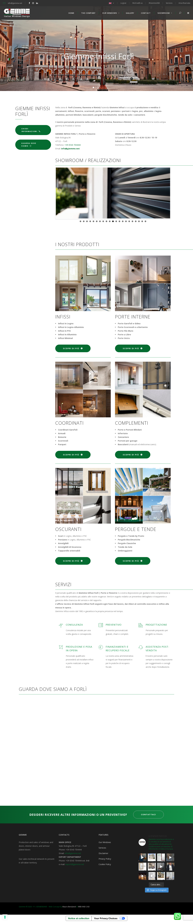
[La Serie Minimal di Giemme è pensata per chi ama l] (170, 876)
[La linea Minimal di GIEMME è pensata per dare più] (143, 867)
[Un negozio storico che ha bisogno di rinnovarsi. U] (143, 876)
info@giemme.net (73, 853)
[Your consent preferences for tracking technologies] (5, 917)
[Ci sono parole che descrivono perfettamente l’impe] (161, 867)
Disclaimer (103, 853)
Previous (51, 193)
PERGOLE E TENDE (135, 529)
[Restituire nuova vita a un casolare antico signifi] (161, 876)
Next (174, 193)
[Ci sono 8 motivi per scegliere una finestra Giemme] (143, 857)
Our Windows (105, 842)
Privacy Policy (105, 858)
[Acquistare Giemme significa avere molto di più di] (161, 857)
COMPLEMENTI (131, 423)
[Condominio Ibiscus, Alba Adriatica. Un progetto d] (152, 857)
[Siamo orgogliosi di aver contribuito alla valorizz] (152, 867)
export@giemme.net (74, 864)
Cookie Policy (105, 864)
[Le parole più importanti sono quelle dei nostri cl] (170, 857)
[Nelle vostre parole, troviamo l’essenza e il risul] (152, 876)
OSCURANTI (68, 529)
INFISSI (62, 317)
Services (102, 847)
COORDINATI (69, 423)
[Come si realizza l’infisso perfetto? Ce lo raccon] (170, 867)
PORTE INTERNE (132, 317)
